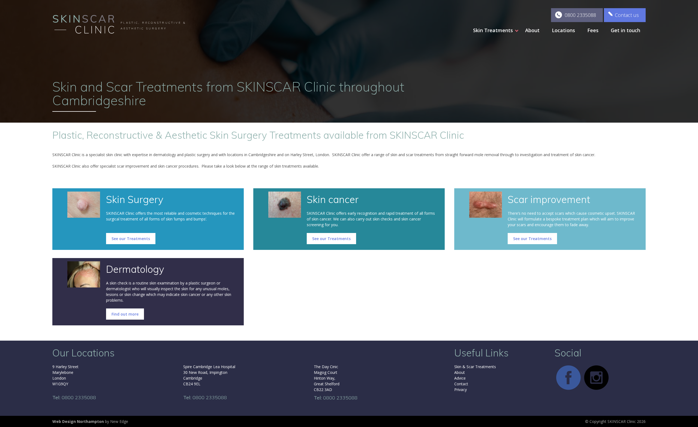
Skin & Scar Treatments (475, 366)
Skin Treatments (493, 30)
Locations (563, 30)
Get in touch (625, 30)
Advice (460, 378)
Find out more (125, 314)
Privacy (460, 389)
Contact (461, 383)
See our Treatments (131, 238)
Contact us (627, 15)
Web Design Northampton (78, 421)
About (532, 30)
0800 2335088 (580, 15)
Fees (592, 30)
